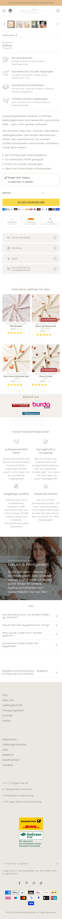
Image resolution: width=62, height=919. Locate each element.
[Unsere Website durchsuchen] (58, 10)
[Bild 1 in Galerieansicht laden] (11, 24)
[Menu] (4, 10)
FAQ (4, 695)
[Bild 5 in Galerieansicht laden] (42, 24)
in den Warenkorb (31, 202)
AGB (5, 750)
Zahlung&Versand (14, 744)
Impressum (9, 739)
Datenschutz (10, 760)
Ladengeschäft (12, 705)
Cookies (7, 765)
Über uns (8, 700)
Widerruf (8, 755)
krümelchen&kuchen (25, 912)
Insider (6, 721)
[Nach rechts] (57, 24)
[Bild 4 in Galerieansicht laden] (34, 24)
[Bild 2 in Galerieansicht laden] (19, 24)
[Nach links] (4, 24)
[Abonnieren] (58, 863)
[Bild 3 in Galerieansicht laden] (27, 24)
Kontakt (7, 715)
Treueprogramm (13, 710)
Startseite (8, 35)
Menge (6, 193)
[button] (15, 332)
